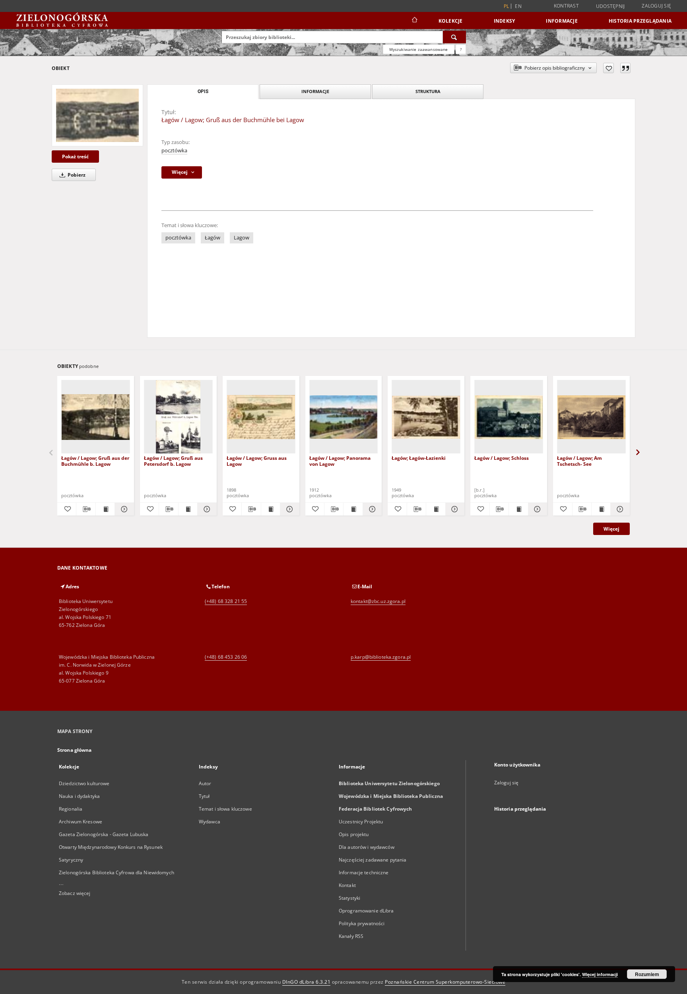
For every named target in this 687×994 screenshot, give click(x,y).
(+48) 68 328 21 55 (226, 601)
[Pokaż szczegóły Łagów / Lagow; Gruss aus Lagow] (288, 509)
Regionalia (70, 808)
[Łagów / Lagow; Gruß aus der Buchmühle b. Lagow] (96, 417)
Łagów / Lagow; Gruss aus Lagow (257, 461)
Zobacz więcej (75, 893)
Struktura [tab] (428, 91)
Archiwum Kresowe (80, 821)
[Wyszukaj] (454, 37)
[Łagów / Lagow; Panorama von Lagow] (344, 417)
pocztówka (174, 150)
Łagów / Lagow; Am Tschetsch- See (579, 461)
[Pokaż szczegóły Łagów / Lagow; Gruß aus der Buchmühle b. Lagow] (123, 509)
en (518, 6)
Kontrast (566, 5)
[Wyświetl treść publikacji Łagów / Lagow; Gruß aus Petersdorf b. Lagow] (188, 509)
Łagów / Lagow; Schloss (501, 458)
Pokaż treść (75, 156)
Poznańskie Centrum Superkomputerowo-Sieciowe (445, 981)
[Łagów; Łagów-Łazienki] (426, 417)
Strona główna (74, 750)
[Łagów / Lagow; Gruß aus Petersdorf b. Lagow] (178, 417)
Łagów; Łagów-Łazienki (419, 458)
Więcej (611, 528)
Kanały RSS (351, 936)
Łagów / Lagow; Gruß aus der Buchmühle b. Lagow (95, 461)
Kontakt (347, 885)
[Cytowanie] (625, 68)
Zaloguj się (656, 5)
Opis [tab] (203, 91)
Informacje (562, 21)
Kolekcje (451, 21)
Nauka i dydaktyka (79, 796)
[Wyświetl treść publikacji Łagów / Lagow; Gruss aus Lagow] (270, 509)
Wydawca (209, 821)
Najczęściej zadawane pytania (372, 859)
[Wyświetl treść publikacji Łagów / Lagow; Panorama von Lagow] (353, 509)
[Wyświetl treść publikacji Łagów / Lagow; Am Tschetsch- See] (601, 509)
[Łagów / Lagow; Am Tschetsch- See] (591, 417)
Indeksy (504, 21)
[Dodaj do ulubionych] (608, 68)
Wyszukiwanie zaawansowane (418, 49)
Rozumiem (647, 974)
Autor (205, 783)
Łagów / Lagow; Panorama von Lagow (340, 461)
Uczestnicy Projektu (361, 821)
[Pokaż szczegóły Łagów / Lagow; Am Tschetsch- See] (618, 509)
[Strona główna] (414, 20)
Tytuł (204, 796)
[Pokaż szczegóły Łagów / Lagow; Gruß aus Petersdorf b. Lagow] (205, 509)
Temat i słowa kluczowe (225, 808)
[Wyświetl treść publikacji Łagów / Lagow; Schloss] (518, 509)
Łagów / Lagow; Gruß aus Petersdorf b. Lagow (173, 461)
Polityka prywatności (361, 923)
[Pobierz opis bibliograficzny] (85, 509)
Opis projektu (354, 834)
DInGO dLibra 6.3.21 (306, 981)
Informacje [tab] (315, 91)
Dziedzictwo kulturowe (84, 783)
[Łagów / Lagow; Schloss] (509, 417)
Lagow (241, 237)
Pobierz (75, 174)
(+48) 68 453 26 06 (226, 657)
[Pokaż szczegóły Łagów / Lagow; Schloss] (536, 509)
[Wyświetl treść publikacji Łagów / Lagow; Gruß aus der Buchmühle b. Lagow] (105, 509)
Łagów (212, 237)
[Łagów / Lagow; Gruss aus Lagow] (261, 417)
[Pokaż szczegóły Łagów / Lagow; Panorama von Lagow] (371, 509)
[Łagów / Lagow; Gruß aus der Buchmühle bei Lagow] (97, 115)
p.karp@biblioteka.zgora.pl (381, 657)
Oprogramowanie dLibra (366, 910)
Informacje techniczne (364, 872)
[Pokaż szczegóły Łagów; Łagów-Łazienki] (453, 509)
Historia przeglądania (640, 21)
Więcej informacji (600, 974)
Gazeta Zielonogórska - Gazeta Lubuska (103, 834)
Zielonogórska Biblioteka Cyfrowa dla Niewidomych (116, 872)
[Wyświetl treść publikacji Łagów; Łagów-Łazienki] (435, 509)
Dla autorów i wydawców (366, 847)
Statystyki (349, 898)
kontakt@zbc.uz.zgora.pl (378, 601)
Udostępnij (610, 6)
